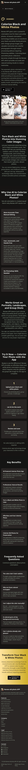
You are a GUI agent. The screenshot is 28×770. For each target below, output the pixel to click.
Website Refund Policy (6, 736)
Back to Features (9, 8)
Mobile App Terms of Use (6, 764)
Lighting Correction (6, 708)
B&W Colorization (5, 704)
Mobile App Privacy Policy (19, 764)
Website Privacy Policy (6, 734)
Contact (3, 726)
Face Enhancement (6, 701)
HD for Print (4, 714)
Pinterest (5, 752)
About (2, 720)
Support (3, 724)
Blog (2, 722)
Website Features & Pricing (8, 740)
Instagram (5, 747)
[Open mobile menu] (25, 2)
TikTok (4, 745)
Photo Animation (5, 712)
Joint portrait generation (7, 710)
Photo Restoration (5, 699)
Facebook (5, 750)
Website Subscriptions (6, 738)
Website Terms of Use (6, 731)
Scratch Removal (5, 706)
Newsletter (5, 754)
